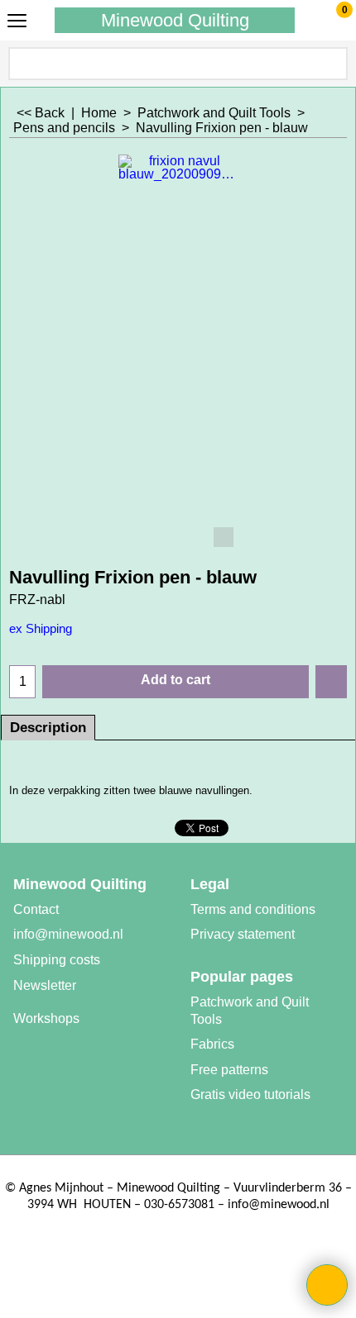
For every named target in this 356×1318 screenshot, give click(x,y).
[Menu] (16, 22)
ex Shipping (40, 628)
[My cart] (329, 21)
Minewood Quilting (175, 20)
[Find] (333, 64)
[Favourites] (331, 681)
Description (48, 727)
